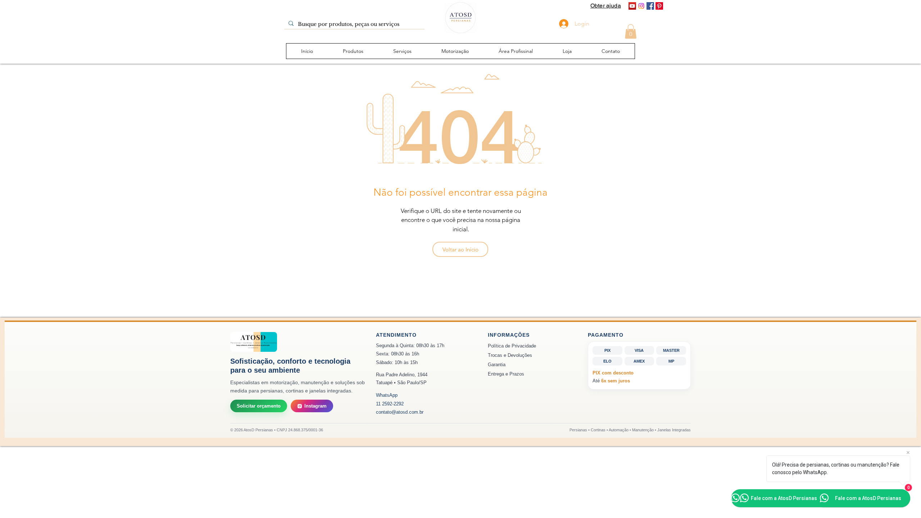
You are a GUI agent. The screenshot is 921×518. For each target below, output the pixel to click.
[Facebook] (650, 6)
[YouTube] (632, 6)
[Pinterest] (659, 6)
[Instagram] (641, 6)
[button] (631, 31)
